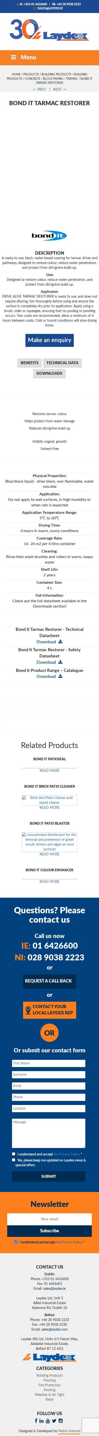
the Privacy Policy (67, 1154)
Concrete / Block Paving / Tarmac (51, 78)
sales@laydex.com (54, 1329)
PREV (39, 89)
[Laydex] (49, 30)
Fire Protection (49, 1385)
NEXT (59, 89)
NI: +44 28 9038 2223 (66, 4)
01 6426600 (49, 946)
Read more (50, 771)
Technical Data (62, 363)
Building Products (56, 74)
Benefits (29, 363)
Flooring (49, 1380)
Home (16, 74)
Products (31, 74)
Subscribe (49, 1231)
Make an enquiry (49, 340)
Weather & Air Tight (49, 1395)
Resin (50, 1399)
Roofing (49, 1390)
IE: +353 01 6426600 (33, 4)
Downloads (49, 373)
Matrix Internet (69, 1431)
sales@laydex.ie (50, 8)
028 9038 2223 (49, 958)
